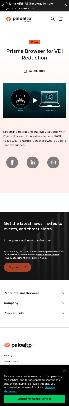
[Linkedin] (32, 162)
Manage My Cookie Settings (34, 398)
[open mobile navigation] (61, 19)
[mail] (53, 162)
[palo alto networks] (18, 19)
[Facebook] (12, 162)
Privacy (8, 355)
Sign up (14, 267)
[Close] (64, 371)
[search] (52, 19)
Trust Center (11, 361)
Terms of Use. (38, 257)
